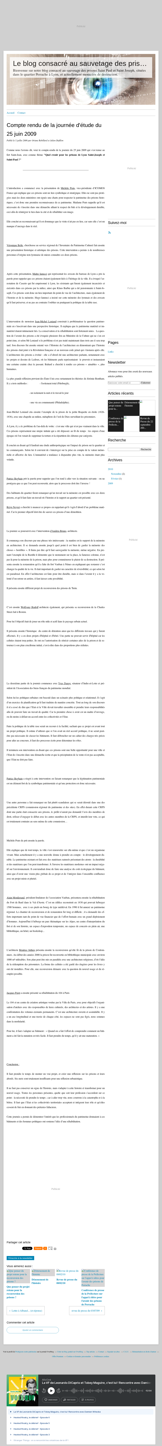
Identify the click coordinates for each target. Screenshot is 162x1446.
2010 (110, 469)
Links (111, 351)
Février (114, 478)
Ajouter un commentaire (32, 1330)
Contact (21, 112)
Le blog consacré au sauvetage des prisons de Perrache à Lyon (81, 63)
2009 (110, 483)
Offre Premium (57, 1356)
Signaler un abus (113, 1351)
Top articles (90, 1351)
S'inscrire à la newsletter (20, 1258)
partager (71, 1400)
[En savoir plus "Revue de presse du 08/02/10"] (147, 408)
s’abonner (52, 1400)
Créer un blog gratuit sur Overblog (70, 1351)
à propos (89, 1400)
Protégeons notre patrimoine (25, 1351)
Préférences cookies (101, 1356)
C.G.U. (126, 1351)
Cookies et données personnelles (79, 1356)
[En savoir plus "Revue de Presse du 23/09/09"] (132, 424)
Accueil (10, 112)
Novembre (116, 473)
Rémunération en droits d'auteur (144, 1351)
